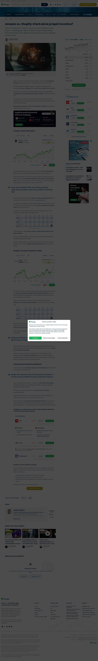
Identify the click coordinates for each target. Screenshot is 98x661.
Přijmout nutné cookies (49, 338)
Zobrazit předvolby (63, 338)
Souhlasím (35, 338)
